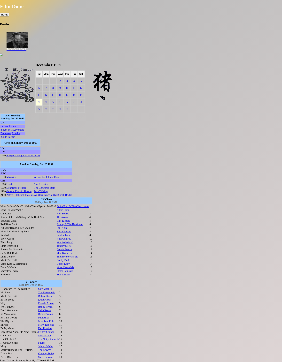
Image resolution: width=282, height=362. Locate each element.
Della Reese (44, 310)
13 (39, 95)
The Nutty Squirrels (48, 339)
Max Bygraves (64, 253)
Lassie (9, 184)
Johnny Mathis (45, 346)
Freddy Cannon (46, 332)
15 (53, 95)
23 (60, 102)
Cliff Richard (63, 220)
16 (60, 95)
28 (46, 109)
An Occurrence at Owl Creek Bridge (53, 195)
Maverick (11, 177)
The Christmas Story (44, 187)
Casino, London (8, 126)
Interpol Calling (14, 155)
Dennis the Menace (16, 187)
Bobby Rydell (45, 306)
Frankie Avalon (46, 303)
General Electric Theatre (18, 191)
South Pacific (8, 137)
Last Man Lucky (31, 155)
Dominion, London (10, 133)
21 (46, 102)
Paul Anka (62, 227)
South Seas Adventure (12, 129)
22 (53, 102)
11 (74, 88)
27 (39, 109)
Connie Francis (64, 249)
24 (67, 102)
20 (39, 102)
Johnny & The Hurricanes (70, 224)
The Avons (62, 217)
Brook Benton (45, 314)
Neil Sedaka (63, 213)
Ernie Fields (44, 299)
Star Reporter (41, 184)
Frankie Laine (64, 235)
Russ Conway (64, 231)
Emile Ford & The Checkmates (73, 206)
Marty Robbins (46, 324)
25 (74, 102)
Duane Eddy (63, 263)
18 (74, 95)
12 (81, 88)
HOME (4, 15)
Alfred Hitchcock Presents (19, 195)
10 (67, 88)
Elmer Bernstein (65, 271)
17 (67, 95)
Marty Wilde (63, 274)
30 (60, 109)
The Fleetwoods (46, 292)
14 (46, 95)
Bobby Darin (63, 260)
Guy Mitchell (45, 288)
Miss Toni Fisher (46, 321)
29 (53, 109)
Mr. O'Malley (41, 191)
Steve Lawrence (46, 357)
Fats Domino (45, 328)
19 (81, 95)
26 (81, 102)
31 (67, 109)
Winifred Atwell (65, 242)
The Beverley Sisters (67, 256)
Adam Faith (63, 210)
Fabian (41, 342)
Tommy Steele (64, 245)
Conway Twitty (46, 353)
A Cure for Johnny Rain (46, 177)
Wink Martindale (65, 267)
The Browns (44, 349)
